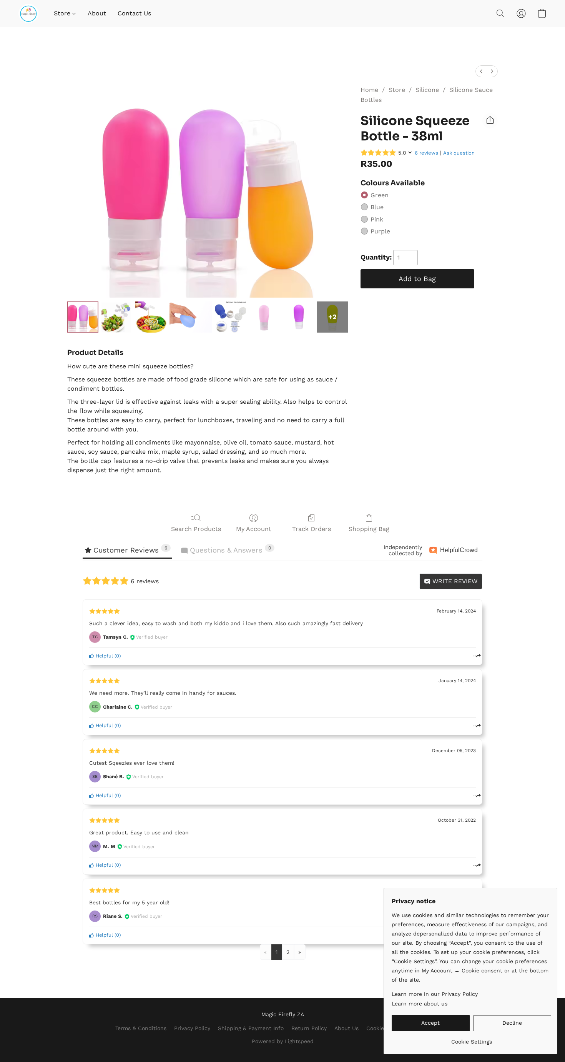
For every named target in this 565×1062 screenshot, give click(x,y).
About (97, 13)
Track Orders (311, 529)
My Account (253, 529)
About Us (346, 1028)
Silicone (427, 89)
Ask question (459, 153)
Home (369, 89)
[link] (471, 1038)
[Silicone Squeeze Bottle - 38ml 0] (82, 317)
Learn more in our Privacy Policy (435, 994)
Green (380, 195)
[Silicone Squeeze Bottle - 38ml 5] (264, 317)
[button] (28, 13)
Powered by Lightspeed (283, 1041)
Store (63, 13)
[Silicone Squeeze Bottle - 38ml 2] (150, 317)
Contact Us (134, 13)
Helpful (103, 656)
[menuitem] (481, 71)
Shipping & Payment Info (251, 1028)
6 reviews (426, 153)
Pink (377, 219)
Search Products (196, 529)
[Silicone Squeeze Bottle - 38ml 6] (298, 317)
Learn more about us (419, 1003)
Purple (380, 231)
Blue (377, 207)
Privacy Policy (192, 1028)
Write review (453, 581)
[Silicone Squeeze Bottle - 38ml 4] (230, 317)
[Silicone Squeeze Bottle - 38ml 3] (191, 317)
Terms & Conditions (140, 1028)
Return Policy (309, 1028)
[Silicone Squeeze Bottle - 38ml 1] (117, 317)
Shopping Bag (369, 529)
